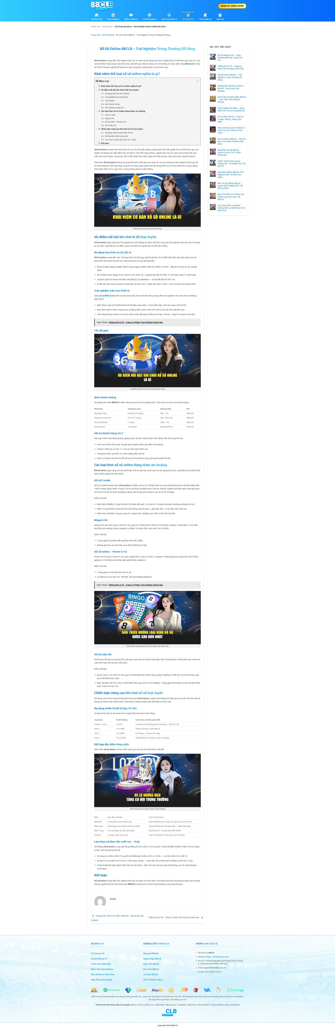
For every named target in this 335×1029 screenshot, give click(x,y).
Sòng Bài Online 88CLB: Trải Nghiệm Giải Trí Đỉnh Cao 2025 (231, 174)
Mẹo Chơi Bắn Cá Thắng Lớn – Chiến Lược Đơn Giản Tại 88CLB (231, 196)
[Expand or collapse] (197, 81)
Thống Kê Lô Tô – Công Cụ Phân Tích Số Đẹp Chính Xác (174, 917)
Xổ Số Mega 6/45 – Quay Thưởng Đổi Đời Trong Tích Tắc (230, 57)
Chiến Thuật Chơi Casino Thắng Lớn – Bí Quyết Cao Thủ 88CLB (232, 163)
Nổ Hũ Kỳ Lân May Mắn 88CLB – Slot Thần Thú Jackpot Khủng (232, 99)
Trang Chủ (95, 27)
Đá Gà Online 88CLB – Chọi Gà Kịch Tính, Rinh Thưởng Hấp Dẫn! (232, 141)
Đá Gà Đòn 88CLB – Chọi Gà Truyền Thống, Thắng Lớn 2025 (231, 119)
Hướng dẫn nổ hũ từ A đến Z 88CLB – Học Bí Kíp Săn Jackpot (231, 88)
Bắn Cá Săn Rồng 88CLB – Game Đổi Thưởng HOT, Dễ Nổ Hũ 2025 (230, 185)
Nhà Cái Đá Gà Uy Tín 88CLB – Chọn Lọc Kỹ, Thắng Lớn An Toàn (232, 130)
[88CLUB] (102, 6)
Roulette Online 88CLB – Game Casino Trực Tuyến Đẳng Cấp (229, 152)
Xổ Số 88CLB (107, 27)
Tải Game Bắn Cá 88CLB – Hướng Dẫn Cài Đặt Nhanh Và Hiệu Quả (231, 208)
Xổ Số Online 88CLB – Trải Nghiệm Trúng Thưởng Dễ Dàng (230, 77)
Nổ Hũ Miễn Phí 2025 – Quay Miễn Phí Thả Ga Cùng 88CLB (231, 109)
